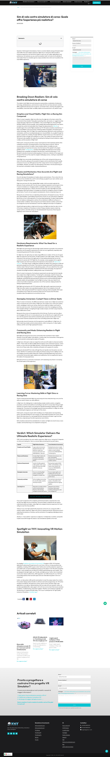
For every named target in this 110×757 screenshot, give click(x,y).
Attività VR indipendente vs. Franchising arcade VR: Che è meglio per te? (40, 638)
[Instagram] (14, 733)
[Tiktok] (8, 733)
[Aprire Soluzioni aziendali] (71, 1)
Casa (18, 7)
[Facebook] (11, 733)
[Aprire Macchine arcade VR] (47, 1)
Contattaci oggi (33, 592)
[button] (61, 38)
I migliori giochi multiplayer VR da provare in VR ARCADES (56, 639)
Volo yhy (55, 126)
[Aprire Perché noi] (89, 1)
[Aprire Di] (89, 3)
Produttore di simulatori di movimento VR (33, 563)
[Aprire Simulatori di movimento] (34, 1)
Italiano (9, 754)
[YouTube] (16, 733)
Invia (82, 66)
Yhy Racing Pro (29, 149)
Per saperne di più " (22, 661)
